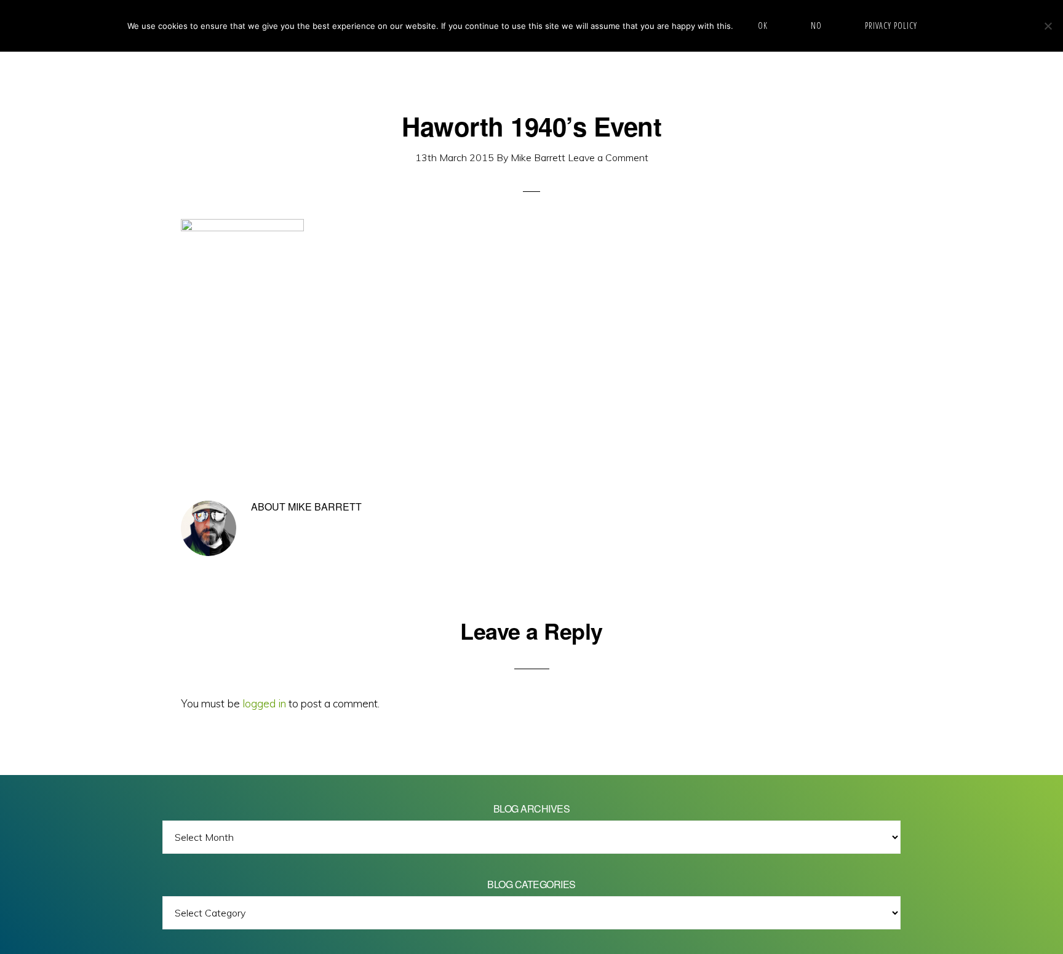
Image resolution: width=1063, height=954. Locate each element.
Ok (763, 25)
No (816, 25)
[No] (1047, 26)
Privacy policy (891, 25)
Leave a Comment (608, 157)
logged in (264, 703)
